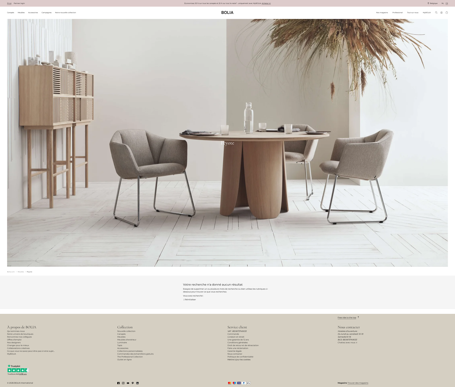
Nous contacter (235, 354)
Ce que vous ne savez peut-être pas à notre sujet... (31, 351)
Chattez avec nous (346, 342)
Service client (237, 327)
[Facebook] (118, 383)
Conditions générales (238, 342)
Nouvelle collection (126, 331)
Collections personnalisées (130, 351)
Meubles (121, 337)
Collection (125, 327)
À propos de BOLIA (21, 327)
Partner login (19, 3)
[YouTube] (128, 383)
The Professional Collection (130, 357)
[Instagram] (123, 383)
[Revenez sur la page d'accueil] (227, 12)
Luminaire (122, 342)
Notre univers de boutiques (20, 334)
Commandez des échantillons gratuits (135, 354)
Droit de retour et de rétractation (243, 345)
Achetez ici (266, 3)
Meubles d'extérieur (126, 340)
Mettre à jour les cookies (239, 359)
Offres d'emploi (14, 340)
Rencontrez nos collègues (19, 337)
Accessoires (122, 348)
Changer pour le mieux (18, 345)
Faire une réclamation (238, 348)
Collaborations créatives (18, 348)
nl (443, 3)
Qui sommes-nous (16, 331)
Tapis (119, 345)
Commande (233, 334)
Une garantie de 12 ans (238, 340)
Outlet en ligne (124, 359)
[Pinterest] (133, 383)
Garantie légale (235, 351)
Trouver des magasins (358, 383)
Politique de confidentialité (240, 357)
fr (447, 3)
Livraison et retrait (236, 337)
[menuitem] (11, 12)
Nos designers (14, 342)
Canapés (121, 334)
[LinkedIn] (137, 383)
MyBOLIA (11, 354)
